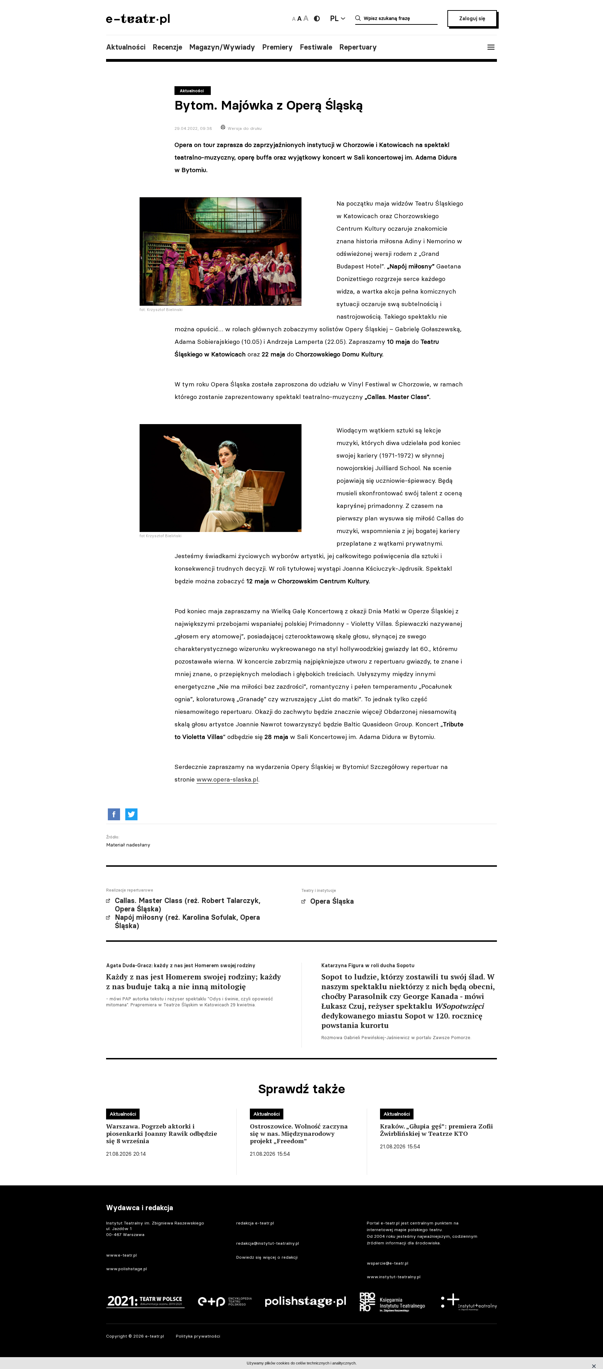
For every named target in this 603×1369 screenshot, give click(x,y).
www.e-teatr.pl (121, 1255)
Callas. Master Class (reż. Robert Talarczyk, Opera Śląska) (187, 904)
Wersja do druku (245, 128)
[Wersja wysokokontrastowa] (316, 18)
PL (334, 18)
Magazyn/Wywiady (222, 47)
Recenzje (167, 47)
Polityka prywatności (198, 1336)
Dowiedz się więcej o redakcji (267, 1257)
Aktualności (126, 47)
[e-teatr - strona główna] (138, 22)
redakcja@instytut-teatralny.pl (267, 1243)
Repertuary (358, 47)
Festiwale (316, 47)
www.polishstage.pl (126, 1268)
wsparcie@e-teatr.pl (387, 1263)
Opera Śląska (332, 901)
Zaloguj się (472, 18)
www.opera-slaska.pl (227, 779)
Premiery (277, 47)
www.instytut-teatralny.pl (393, 1276)
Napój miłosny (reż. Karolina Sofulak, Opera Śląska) (187, 921)
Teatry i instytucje (319, 890)
